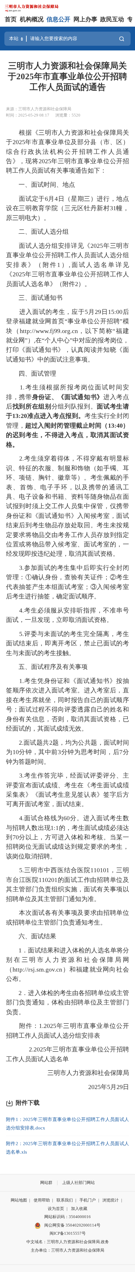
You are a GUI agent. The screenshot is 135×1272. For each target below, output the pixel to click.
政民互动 (112, 19)
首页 (11, 19)
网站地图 (19, 1200)
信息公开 (58, 19)
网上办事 (85, 19)
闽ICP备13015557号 (68, 1233)
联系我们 (65, 1200)
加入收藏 (79, 1208)
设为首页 (56, 1208)
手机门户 (87, 1200)
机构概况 (32, 19)
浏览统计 (110, 1200)
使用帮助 (42, 1200)
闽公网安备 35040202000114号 (71, 1225)
